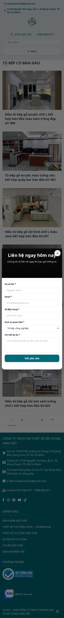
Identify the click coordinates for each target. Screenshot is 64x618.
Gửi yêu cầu (32, 358)
